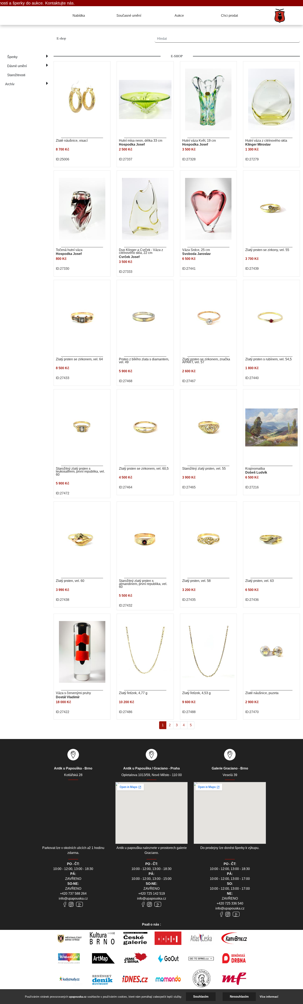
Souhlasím (200, 996)
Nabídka (79, 15)
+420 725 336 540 (230, 903)
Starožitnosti (16, 75)
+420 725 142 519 (151, 893)
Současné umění (128, 15)
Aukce (179, 15)
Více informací (269, 996)
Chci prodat (229, 15)
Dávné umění (17, 66)
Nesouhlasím (239, 996)
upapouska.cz (78, 996)
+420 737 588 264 (73, 893)
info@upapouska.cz (73, 898)
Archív (9, 84)
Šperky (12, 57)
